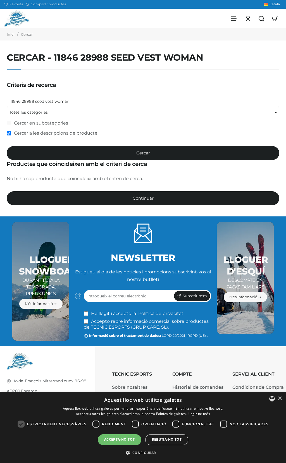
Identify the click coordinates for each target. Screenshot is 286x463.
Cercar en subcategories (40, 123)
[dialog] (143, 427)
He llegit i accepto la (136, 313)
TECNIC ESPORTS (132, 374)
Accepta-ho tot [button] (119, 439)
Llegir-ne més (199, 413)
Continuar (143, 198)
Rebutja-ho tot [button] (167, 439)
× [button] (280, 399)
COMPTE (182, 374)
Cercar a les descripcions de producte (55, 133)
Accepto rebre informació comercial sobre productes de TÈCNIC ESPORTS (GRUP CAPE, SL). (146, 324)
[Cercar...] (261, 18)
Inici (11, 34)
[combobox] (272, 399)
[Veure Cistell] (275, 18)
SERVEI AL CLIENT (253, 374)
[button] (143, 452)
